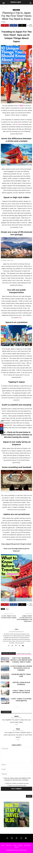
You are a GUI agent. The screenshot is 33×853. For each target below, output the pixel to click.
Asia (6, 7)
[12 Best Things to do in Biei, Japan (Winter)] (5, 701)
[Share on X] (22, 25)
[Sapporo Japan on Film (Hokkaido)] (5, 684)
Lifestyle (20, 845)
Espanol (16, 847)
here (19, 317)
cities (17, 124)
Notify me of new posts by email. (17, 785)
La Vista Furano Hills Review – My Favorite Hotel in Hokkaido (21, 668)
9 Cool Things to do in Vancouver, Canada (8, 616)
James (16, 716)
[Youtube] (23, 646)
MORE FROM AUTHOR (24, 653)
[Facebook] (9, 646)
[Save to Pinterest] (5, 25)
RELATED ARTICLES (8, 653)
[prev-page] (15, 707)
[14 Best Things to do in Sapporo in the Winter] (5, 693)
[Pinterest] (16, 646)
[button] (30, 3)
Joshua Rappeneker (8, 491)
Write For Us (9, 845)
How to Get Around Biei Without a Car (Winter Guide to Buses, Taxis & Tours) (21, 660)
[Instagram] (13, 646)
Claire (3, 21)
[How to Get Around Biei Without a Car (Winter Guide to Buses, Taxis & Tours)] (5, 660)
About (2, 845)
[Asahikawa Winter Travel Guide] (5, 676)
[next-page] (17, 707)
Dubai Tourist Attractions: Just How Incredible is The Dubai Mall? (24, 618)
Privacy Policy (27, 845)
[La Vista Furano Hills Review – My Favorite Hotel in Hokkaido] (5, 668)
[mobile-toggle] (3, 3)
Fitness (15, 845)
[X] (20, 646)
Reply (16, 724)
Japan (18, 9)
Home (2, 7)
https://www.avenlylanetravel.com (16, 631)
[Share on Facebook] (13, 25)
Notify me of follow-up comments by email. (17, 783)
